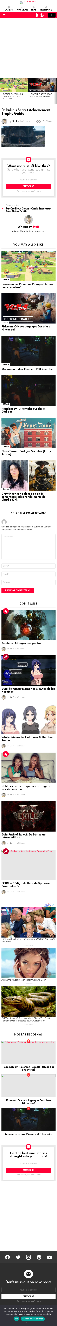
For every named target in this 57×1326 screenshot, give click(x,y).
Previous (1, 91)
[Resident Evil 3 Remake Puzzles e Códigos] (28, 390)
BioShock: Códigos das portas (21, 643)
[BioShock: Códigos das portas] (28, 625)
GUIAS (6, 279)
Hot (33, 10)
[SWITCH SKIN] (37, 15)
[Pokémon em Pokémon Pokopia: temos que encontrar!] (14, 85)
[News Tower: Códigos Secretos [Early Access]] (28, 433)
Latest (9, 10)
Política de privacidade (32, 1319)
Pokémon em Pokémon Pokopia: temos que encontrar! (12, 96)
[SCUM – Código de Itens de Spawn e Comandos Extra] (28, 865)
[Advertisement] (28, 48)
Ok (16, 1319)
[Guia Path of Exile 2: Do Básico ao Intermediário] (28, 816)
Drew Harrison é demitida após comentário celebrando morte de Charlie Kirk (23, 496)
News (5, 322)
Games (6, 489)
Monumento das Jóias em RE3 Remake (26, 369)
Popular (22, 10)
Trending (46, 10)
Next (55, 91)
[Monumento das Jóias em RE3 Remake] (28, 351)
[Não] (26, 1322)
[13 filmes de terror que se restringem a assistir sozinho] (28, 768)
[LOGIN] (42, 15)
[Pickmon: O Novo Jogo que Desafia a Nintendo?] (42, 85)
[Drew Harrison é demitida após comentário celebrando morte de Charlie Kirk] (28, 475)
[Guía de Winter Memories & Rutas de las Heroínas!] (28, 670)
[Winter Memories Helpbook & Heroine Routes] (28, 719)
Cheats (6, 447)
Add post (52, 15)
